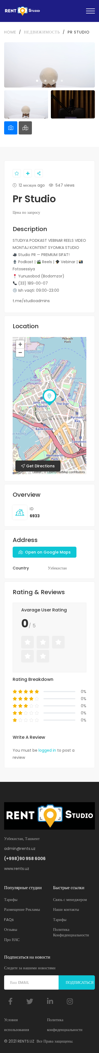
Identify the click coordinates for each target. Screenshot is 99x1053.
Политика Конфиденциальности (71, 932)
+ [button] (20, 344)
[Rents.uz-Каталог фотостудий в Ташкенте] (22, 10)
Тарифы (10, 899)
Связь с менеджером (70, 899)
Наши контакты (66, 909)
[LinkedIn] (50, 1001)
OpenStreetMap (57, 472)
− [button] (20, 352)
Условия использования (16, 1024)
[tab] (10, 127)
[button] (49, 272)
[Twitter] (29, 1001)
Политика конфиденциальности (64, 1024)
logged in (47, 750)
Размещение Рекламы (22, 909)
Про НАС (12, 939)
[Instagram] (70, 1001)
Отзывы (10, 929)
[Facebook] (10, 1001)
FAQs (9, 919)
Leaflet (37, 472)
